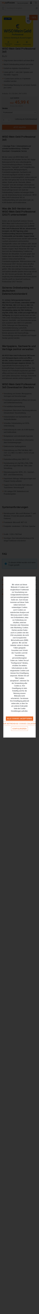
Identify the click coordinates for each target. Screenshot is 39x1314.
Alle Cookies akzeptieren (19, 718)
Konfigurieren (19, 729)
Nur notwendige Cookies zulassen (19, 723)
